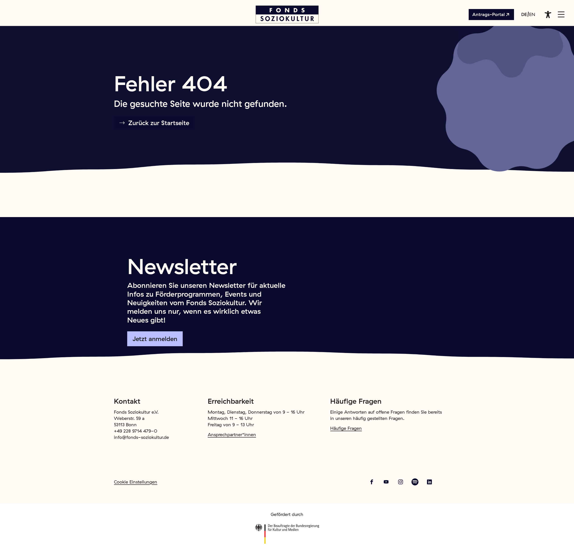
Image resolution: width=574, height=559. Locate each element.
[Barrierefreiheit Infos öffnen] (548, 14)
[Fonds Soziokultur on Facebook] (371, 482)
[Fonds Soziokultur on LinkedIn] (429, 482)
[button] (561, 14)
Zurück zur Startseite (158, 123)
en (532, 14)
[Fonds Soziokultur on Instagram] (400, 482)
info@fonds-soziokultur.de (141, 437)
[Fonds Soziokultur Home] (287, 14)
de (524, 14)
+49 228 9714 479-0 (135, 431)
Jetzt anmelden (155, 339)
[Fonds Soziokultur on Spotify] (415, 482)
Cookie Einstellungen (135, 482)
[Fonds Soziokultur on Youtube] (386, 482)
